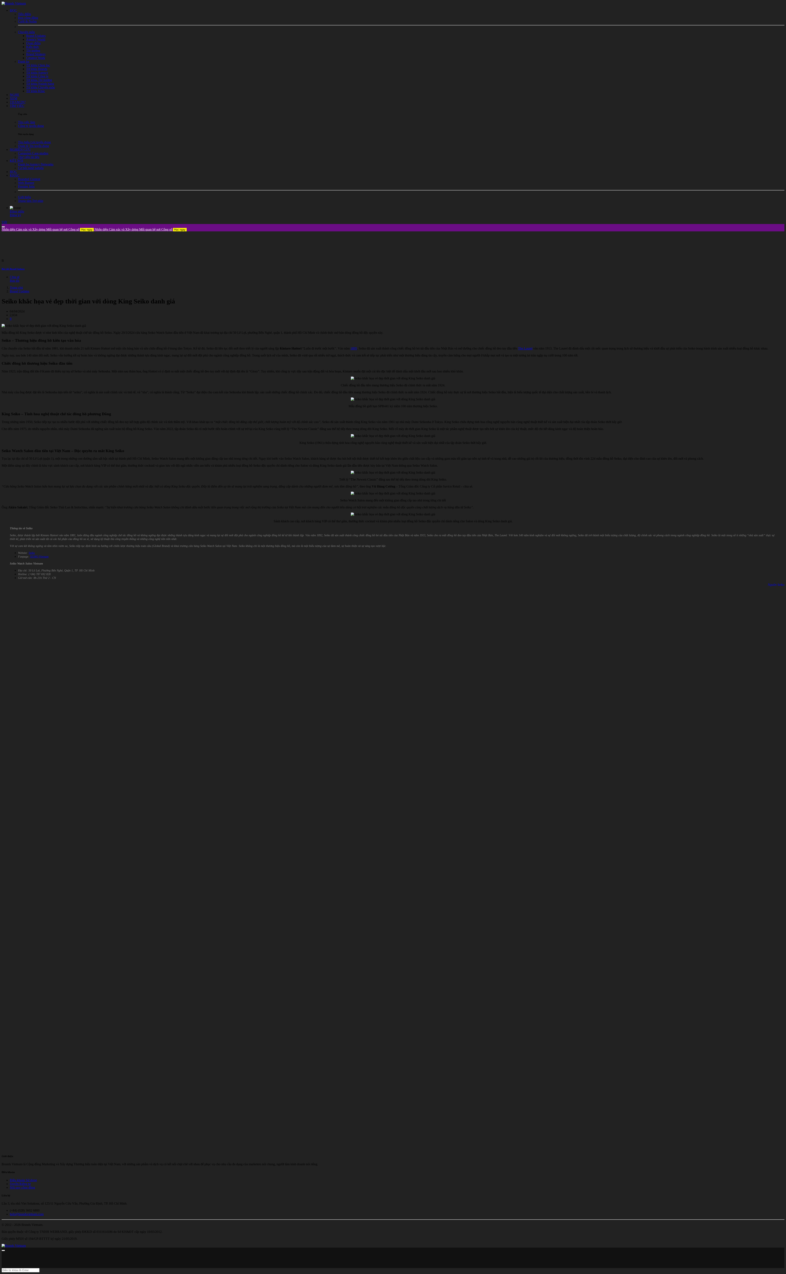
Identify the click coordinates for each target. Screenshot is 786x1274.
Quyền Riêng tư (20, 1184)
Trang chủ (16, 287)
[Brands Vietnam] (14, 3)
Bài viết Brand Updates (13, 269)
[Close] (3, 226)
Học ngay (87, 229)
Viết (4, 222)
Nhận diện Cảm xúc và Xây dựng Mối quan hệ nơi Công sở (47, 229)
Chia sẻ (14, 277)
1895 (353, 348)
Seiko (32, 552)
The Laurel (525, 348)
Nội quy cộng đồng (22, 1187)
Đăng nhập (17, 211)
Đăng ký (15, 215)
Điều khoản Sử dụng (23, 1180)
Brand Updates (19, 291)
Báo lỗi (14, 280)
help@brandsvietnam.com (27, 1214)
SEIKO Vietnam (39, 556)
